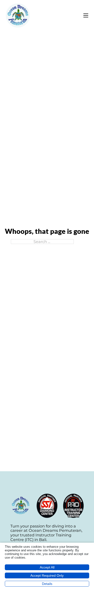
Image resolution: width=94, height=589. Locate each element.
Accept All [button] (47, 567)
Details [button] (47, 584)
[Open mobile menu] (85, 15)
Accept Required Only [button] (47, 575)
